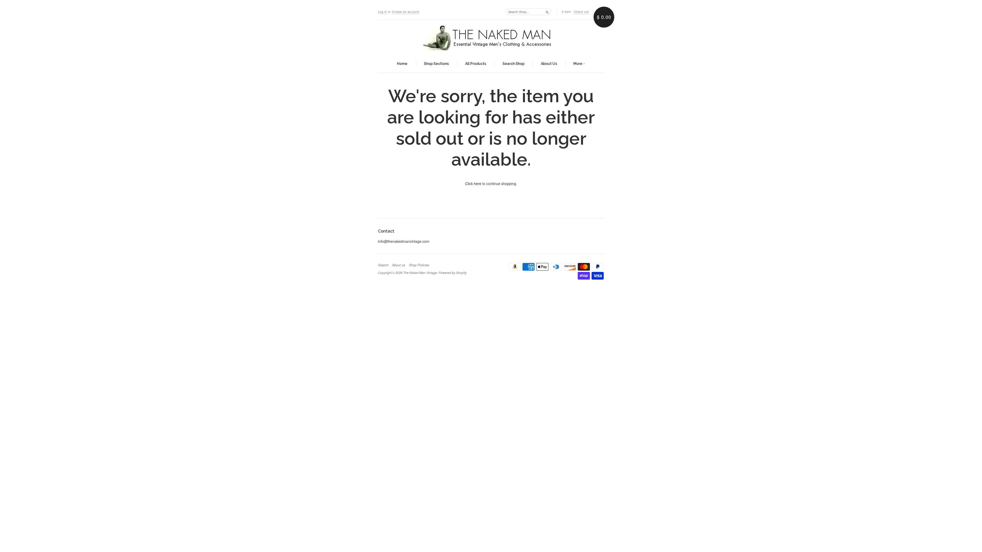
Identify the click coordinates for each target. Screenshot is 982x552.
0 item (566, 12)
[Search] (547, 11)
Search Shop (514, 64)
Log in (382, 12)
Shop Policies (419, 265)
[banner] (491, 37)
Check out (581, 12)
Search (383, 265)
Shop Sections (436, 64)
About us (398, 265)
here (477, 183)
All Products (475, 64)
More (578, 64)
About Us (549, 64)
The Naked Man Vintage (420, 272)
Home (402, 64)
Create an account (405, 12)
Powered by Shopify (452, 272)
